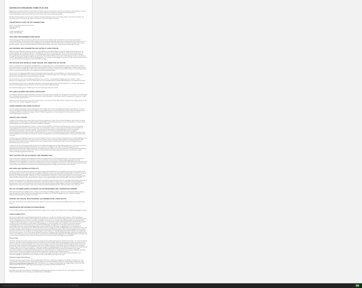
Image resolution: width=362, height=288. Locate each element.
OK (357, 285)
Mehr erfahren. (75, 285)
